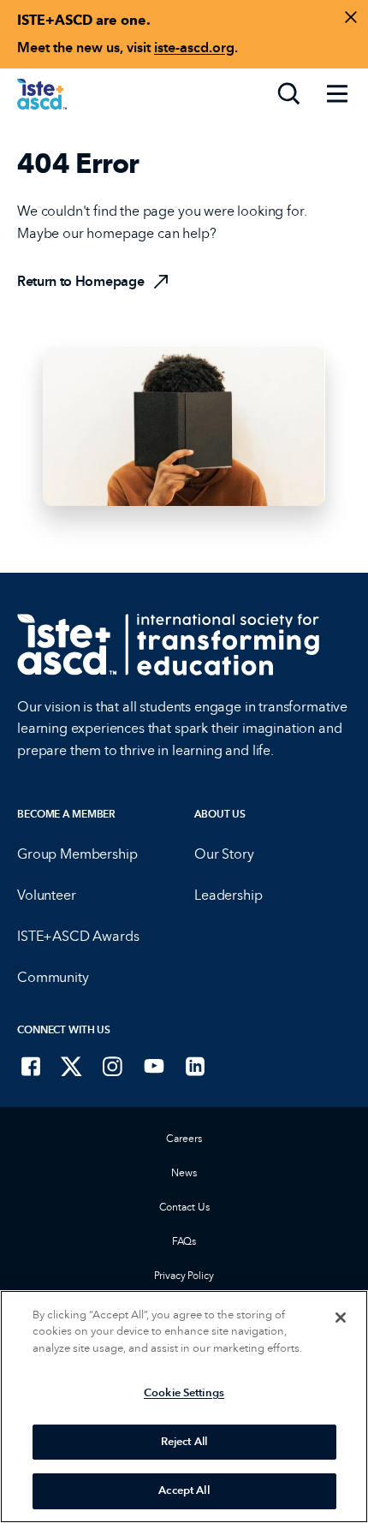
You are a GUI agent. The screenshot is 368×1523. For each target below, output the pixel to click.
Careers (183, 1139)
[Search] (289, 94)
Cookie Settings (184, 1393)
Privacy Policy (183, 1276)
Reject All (184, 1442)
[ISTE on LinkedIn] (195, 1066)
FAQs (184, 1241)
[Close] (340, 1317)
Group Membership (77, 854)
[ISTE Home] (42, 94)
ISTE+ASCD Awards (78, 936)
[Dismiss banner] (351, 17)
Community (53, 977)
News (184, 1173)
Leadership (228, 895)
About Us (220, 814)
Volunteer (46, 895)
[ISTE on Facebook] (31, 1066)
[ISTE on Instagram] (113, 1066)
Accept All (183, 1490)
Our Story (224, 854)
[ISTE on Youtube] (154, 1066)
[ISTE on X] (72, 1066)
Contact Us (184, 1207)
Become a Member (66, 814)
